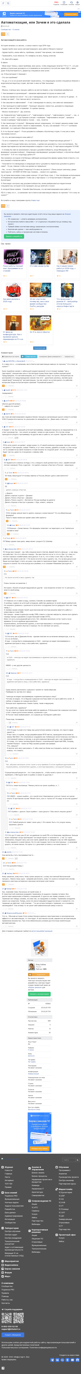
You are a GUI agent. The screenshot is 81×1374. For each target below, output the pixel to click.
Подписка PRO (11, 1196)
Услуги (34, 1214)
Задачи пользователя (14, 1206)
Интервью (9, 1180)
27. (3, 889)
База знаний (11, 1192)
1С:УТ (61, 1206)
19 (9, 812)
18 (8, 796)
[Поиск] (8, 3)
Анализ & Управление (38, 1168)
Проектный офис (67, 1235)
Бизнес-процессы (39, 1176)
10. (6, 483)
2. (2, 390)
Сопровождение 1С (41, 1201)
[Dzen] (67, 1360)
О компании (7, 1283)
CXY (7, 427)
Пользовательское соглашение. (15, 1348)
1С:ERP (62, 1196)
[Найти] (78, 1160)
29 (8, 730)
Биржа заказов (12, 1269)
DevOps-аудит (11, 1235)
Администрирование (14, 1216)
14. (6, 633)
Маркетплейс (66, 1189)
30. (8, 727)
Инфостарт (35, 200)
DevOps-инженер (66, 1180)
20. (9, 808)
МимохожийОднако (14, 913)
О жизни (31, 1050)
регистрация (36, 931)
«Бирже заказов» (35, 987)
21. (10, 819)
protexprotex (12, 549)
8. (4, 460)
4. (2, 414)
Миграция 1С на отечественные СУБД (14, 1254)
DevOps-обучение (12, 1231)
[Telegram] (52, 1360)
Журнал (9, 1167)
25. (3, 873)
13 (6, 636)
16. (6, 758)
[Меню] (3, 3)
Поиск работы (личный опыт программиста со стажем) (13, 268)
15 (8, 528)
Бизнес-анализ (38, 1173)
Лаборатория (12, 1228)
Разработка (10, 1209)
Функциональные (12, 1199)
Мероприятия (12, 1261)
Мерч (7, 1276)
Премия (8, 1187)
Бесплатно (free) (34, 1109)
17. (7, 651)
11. (4, 549)
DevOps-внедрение (13, 1238)
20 (10, 822)
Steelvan (13, 673)
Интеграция (10, 1219)
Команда (35, 1185)
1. (2, 361)
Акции (34, 1204)
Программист (65, 1170)
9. (5, 473)
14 (7, 654)
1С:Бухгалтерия (65, 1192)
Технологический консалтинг (12, 1242)
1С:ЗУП (62, 1212)
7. (3, 538)
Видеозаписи (11, 1265)
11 (5, 574)
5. (2, 427)
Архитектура (37, 1192)
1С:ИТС (35, 1207)
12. (5, 571)
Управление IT (38, 1189)
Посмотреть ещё (39, 348)
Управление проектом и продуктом (42, 1180)
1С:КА (61, 1199)
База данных (10, 1212)
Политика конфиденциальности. (43, 1348)
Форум (8, 1272)
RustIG (7, 390)
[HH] (62, 1360)
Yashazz (9, 873)
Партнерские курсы (67, 1184)
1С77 (61, 1226)
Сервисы (35, 1211)
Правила (5, 1293)
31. (6, 832)
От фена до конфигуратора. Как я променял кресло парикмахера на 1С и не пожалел (13, 337)
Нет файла (32, 1062)
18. (7, 782)
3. (2, 401)
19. (8, 793)
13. (5, 598)
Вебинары (36, 1224)
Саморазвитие (38, 1195)
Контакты (5, 1303)
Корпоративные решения (40, 1231)
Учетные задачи (11, 1202)
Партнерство (37, 1221)
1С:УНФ (62, 1202)
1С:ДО (61, 1216)
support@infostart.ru (10, 1329)
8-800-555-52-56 (9, 1326)
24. (8, 525)
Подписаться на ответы (11, 356)
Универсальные (33, 1074)
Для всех (31, 1056)
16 (7, 785)
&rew (8, 442)
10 (7, 513)
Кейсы (34, 1217)
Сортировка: (50, 356)
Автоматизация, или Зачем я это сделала (35, 22)
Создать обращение (13, 1335)
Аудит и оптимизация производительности (14, 1248)
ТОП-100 (8, 1184)
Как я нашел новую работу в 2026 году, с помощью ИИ (66, 268)
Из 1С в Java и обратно (40, 332)
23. (4, 863)
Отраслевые (37, 1242)
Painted (9, 889)
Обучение (64, 1167)
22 (4, 866)
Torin (10, 473)
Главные (8, 1174)
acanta (8, 852)
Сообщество (10, 1223)
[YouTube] (72, 1360)
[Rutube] (77, 1360)
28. (3, 913)
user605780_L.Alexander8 (15, 361)
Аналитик (63, 1174)
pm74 (7, 401)
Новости (8, 1170)
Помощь (5, 1296)
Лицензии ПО (37, 1239)
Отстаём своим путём (39, 266)
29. (7, 673)
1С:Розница (63, 1209)
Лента (7, 1177)
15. (7, 510)
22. (3, 852)
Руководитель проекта (69, 1177)
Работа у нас (7, 1300)
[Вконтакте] (57, 1360)
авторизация (47, 931)
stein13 (8, 414)
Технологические (39, 1249)
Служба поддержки (13, 1309)
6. (3, 442)
